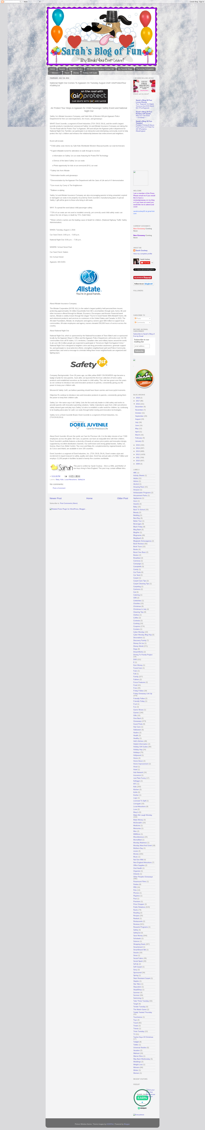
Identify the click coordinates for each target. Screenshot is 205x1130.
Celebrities (137, 601)
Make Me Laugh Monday (142, 815)
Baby (57, 479)
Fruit (135, 704)
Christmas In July (139, 609)
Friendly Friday (139, 701)
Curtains (136, 629)
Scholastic (137, 938)
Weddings (137, 1062)
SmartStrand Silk (139, 950)
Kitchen (136, 789)
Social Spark (138, 961)
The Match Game (140, 1009)
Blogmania (137, 535)
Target (135, 1004)
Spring (135, 975)
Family (135, 677)
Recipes (136, 916)
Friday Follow (138, 691)
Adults (135, 478)
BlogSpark (137, 538)
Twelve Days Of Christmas (143, 1037)
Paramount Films (139, 881)
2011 (138, 457)
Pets (135, 890)
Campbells (137, 566)
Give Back (137, 718)
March (137, 435)
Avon (135, 501)
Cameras (136, 561)
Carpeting (137, 586)
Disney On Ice (138, 643)
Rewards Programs (140, 927)
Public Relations (139, 907)
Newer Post (56, 498)
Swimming (137, 998)
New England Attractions (142, 862)
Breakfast (136, 558)
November (139, 410)
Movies (136, 854)
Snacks (136, 952)
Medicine (136, 825)
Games (136, 713)
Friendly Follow (139, 698)
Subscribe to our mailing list (141, 341)
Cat (134, 592)
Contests (136, 621)
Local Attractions (71, 479)
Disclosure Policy (76, 69)
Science (136, 941)
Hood (135, 767)
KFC (135, 784)
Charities (136, 603)
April (137, 432)
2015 (138, 445)
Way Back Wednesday (141, 1059)
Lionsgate (137, 804)
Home (52, 69)
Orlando (136, 874)
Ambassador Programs (142, 493)
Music (135, 857)
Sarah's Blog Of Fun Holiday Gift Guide (144, 113)
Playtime (136, 896)
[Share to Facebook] (77, 476)
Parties (136, 884)
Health (135, 735)
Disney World (138, 646)
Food (135, 685)
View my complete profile (142, 254)
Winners (136, 1067)
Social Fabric (138, 958)
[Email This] (70, 476)
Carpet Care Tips (139, 581)
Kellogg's (136, 781)
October (138, 413)
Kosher (136, 795)
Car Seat (136, 575)
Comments (140, 322)
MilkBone (136, 834)
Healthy (136, 738)
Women (136, 1073)
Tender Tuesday (139, 1007)
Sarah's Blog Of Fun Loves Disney (144, 101)
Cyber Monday (138, 632)
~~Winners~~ (55, 73)
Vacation (136, 1050)
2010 (138, 461)
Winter (135, 1070)
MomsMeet (137, 840)
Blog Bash (137, 529)
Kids (62, 479)
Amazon (136, 490)
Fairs (135, 671)
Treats (135, 1026)
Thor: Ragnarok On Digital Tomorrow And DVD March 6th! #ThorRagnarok (145, 106)
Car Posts (137, 572)
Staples (136, 981)
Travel (67, 73)
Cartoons (136, 589)
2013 (138, 451)
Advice (135, 481)
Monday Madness (140, 843)
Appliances (137, 498)
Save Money (138, 935)
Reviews (136, 924)
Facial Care (137, 668)
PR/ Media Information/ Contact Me (100, 69)
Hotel (135, 769)
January (138, 441)
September (139, 416)
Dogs (135, 649)
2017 (138, 401)
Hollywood (137, 755)
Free (135, 688)
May (137, 428)
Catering (136, 595)
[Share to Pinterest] (79, 476)
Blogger (127, 1124)
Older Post (122, 498)
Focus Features (139, 682)
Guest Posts (137, 724)
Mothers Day (138, 848)
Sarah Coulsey (141, 250)
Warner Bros (138, 1056)
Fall (134, 674)
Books (135, 549)
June (137, 425)
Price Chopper (138, 904)
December (139, 407)
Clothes (136, 615)
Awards (62, 69)
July (137, 422)
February (139, 438)
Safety (135, 930)
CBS (135, 598)
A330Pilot (110, 1124)
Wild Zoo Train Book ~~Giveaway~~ (143, 117)
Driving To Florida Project (142, 655)
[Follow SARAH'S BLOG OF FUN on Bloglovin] (143, 285)
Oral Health (137, 868)
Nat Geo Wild (138, 860)
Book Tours (137, 546)
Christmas (137, 606)
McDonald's (137, 823)
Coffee (135, 618)
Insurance (137, 775)
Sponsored (137, 972)
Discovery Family (139, 640)
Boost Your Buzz (139, 552)
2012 (138, 454)
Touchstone (137, 1017)
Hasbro (136, 732)
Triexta (135, 1028)
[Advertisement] (148, 151)
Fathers (136, 679)
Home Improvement (140, 764)
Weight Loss (138, 1064)
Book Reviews (138, 544)
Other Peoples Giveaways (143, 877)
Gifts (135, 715)
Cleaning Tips (138, 612)
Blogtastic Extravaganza (142, 541)
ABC (135, 473)
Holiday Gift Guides (140, 747)
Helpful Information (140, 744)
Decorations (137, 638)
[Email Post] (65, 476)
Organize (136, 871)
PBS (135, 887)
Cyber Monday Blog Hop (142, 635)
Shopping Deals (139, 944)
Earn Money (137, 665)
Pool (135, 899)
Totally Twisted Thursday (142, 1012)
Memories (137, 828)
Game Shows (138, 710)
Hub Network (138, 772)
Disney (76, 73)
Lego (135, 798)
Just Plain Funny (139, 778)
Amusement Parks (140, 495)
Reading (136, 913)
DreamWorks (138, 652)
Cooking (136, 623)
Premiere (136, 901)
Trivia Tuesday (138, 1031)
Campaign (137, 564)
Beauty (136, 512)
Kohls (135, 792)
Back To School (139, 510)
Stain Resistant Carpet (141, 978)
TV (134, 1034)
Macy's (136, 812)
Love (135, 809)
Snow (135, 955)
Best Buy (136, 518)
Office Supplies (139, 865)
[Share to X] (74, 476)
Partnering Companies (145, 69)
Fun (134, 707)
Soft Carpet (137, 967)
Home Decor (138, 761)
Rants (135, 910)
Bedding (136, 515)
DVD (135, 659)
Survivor (136, 995)
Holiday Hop (137, 749)
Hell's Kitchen (138, 741)
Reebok (136, 918)
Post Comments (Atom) (69, 503)
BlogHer (136, 532)
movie (135, 851)
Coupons (136, 626)
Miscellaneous (138, 837)
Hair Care (137, 727)
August (138, 419)
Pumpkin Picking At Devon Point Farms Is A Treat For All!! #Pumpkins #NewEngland (145, 128)
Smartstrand (138, 947)
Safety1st (81, 479)
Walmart (136, 1053)
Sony (135, 970)
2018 (138, 398)
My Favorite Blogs (125, 69)
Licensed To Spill (139, 801)
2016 (138, 404)
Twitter (135, 1045)
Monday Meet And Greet (142, 845)
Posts (138, 318)
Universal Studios (139, 1047)
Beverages (137, 524)
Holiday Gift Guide (90, 73)
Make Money (138, 820)
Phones (136, 893)
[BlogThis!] (72, 476)
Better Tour (137, 521)
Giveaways (137, 721)
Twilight (136, 1042)
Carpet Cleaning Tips (141, 584)
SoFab (135, 964)
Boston (136, 555)
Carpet (135, 578)
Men (135, 831)
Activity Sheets (138, 475)
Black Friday (138, 527)
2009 (138, 464)
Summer (136, 992)
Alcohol (136, 484)
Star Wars (137, 984)
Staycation (137, 987)
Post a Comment (59, 488)
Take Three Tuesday (141, 1001)
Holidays (136, 752)
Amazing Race (138, 487)
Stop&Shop (137, 990)
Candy (135, 569)
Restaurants (137, 921)
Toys (135, 1020)
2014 (138, 448)
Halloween (137, 730)
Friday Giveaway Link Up (142, 693)
